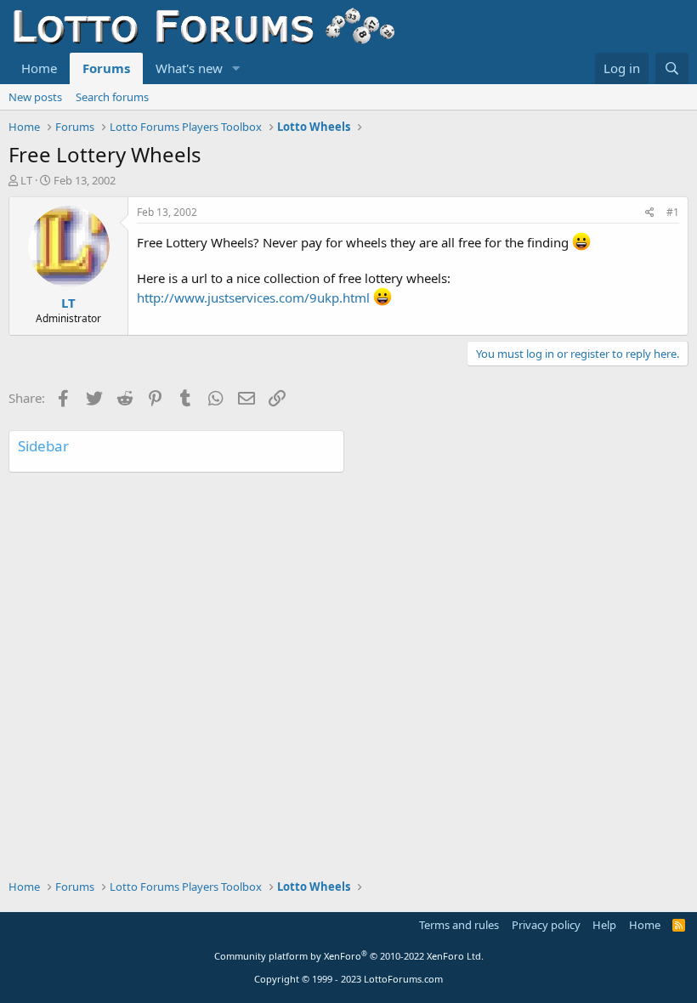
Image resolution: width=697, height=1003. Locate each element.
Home (39, 68)
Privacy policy (546, 924)
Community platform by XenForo (349, 955)
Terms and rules (459, 924)
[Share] (649, 213)
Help (604, 924)
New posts (35, 97)
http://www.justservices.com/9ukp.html (253, 297)
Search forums (112, 97)
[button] (236, 68)
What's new (189, 68)
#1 (672, 212)
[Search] (671, 68)
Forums (106, 68)
